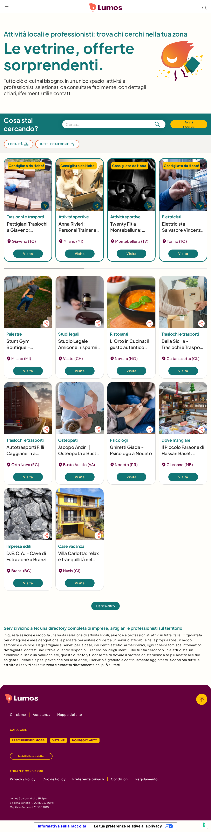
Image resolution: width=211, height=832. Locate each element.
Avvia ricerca (189, 124)
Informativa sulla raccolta (62, 826)
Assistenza (41, 714)
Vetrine (58, 740)
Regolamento (146, 779)
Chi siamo (18, 714)
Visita (28, 254)
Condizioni (120, 779)
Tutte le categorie (54, 144)
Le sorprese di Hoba (28, 740)
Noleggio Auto (84, 740)
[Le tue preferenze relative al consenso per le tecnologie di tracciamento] (204, 825)
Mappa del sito (69, 714)
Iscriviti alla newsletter (31, 756)
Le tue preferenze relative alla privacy (128, 826)
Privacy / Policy (23, 779)
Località (15, 144)
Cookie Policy (54, 779)
